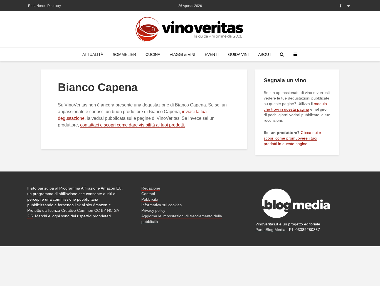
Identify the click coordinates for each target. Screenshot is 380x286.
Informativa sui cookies (161, 205)
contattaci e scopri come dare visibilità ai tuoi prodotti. (132, 125)
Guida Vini (238, 54)
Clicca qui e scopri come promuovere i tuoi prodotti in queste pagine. (292, 138)
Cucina (152, 54)
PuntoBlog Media (270, 229)
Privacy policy (153, 210)
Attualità (92, 54)
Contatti (148, 194)
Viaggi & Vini (182, 54)
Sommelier (124, 54)
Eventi (212, 54)
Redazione (36, 6)
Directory (54, 6)
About (265, 54)
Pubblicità (149, 199)
